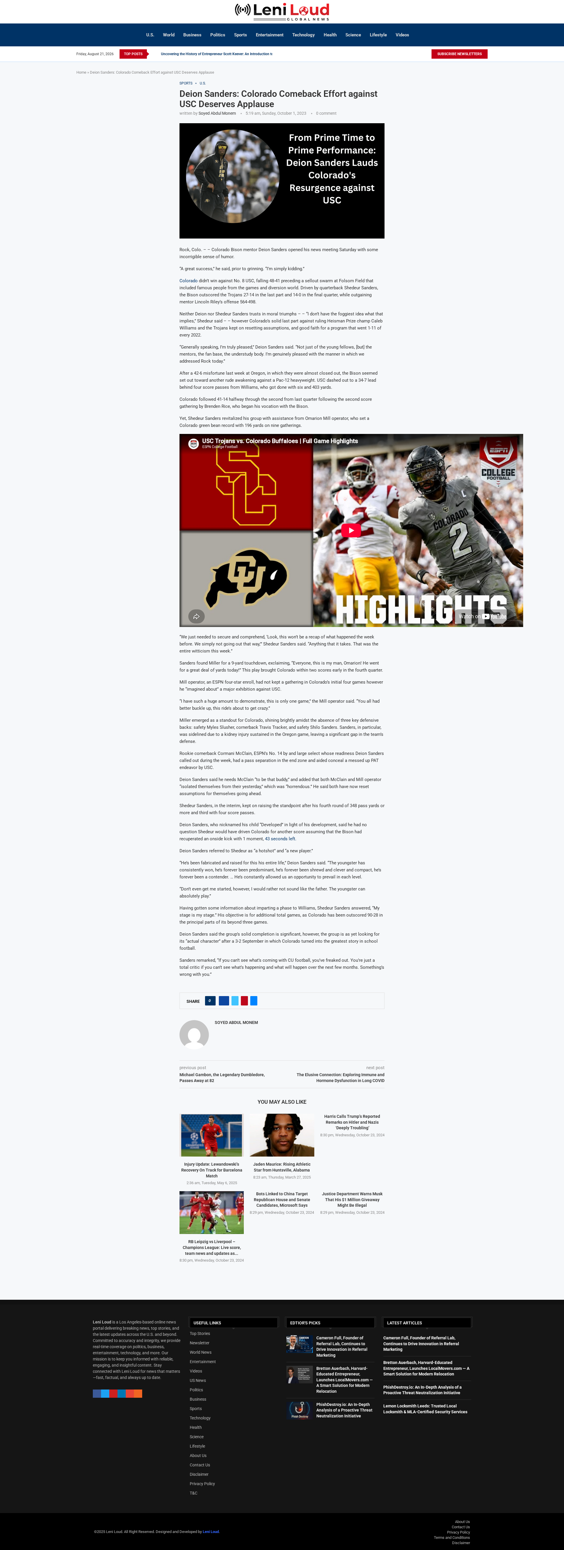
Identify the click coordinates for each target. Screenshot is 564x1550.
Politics (217, 35)
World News (201, 1352)
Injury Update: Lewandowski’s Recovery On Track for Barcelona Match (211, 1170)
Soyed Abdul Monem (217, 113)
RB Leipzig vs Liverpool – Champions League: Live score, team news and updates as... (212, 1247)
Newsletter (199, 1343)
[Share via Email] (253, 1000)
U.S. (150, 35)
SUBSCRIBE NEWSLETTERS (459, 54)
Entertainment (269, 35)
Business (192, 35)
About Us (198, 1455)
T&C (193, 1493)
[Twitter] (424, 54)
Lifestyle (378, 35)
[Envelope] (130, 1394)
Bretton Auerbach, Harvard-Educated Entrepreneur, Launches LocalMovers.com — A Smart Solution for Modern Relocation (344, 1380)
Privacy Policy (202, 1483)
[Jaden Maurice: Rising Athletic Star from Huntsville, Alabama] (282, 1135)
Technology (303, 35)
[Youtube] (428, 54)
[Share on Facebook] (224, 1000)
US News (198, 1380)
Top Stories (200, 1333)
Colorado (188, 280)
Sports (240, 35)
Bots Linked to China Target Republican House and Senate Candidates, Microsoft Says (282, 1199)
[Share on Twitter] (235, 1000)
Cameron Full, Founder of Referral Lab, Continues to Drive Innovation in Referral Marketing (421, 1344)
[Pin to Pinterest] (244, 1000)
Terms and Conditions (452, 1537)
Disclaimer (199, 1474)
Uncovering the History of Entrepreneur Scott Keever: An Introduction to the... (221, 54)
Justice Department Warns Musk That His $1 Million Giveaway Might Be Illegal (352, 1199)
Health (330, 35)
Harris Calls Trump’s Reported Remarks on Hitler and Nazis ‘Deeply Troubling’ (352, 1122)
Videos (402, 35)
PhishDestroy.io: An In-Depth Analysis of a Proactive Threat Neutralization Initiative (344, 1410)
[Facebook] (420, 54)
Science (353, 35)
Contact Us (200, 1465)
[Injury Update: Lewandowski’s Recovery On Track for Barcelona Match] (211, 1135)
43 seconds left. (280, 838)
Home (81, 72)
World (168, 35)
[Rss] (138, 1394)
